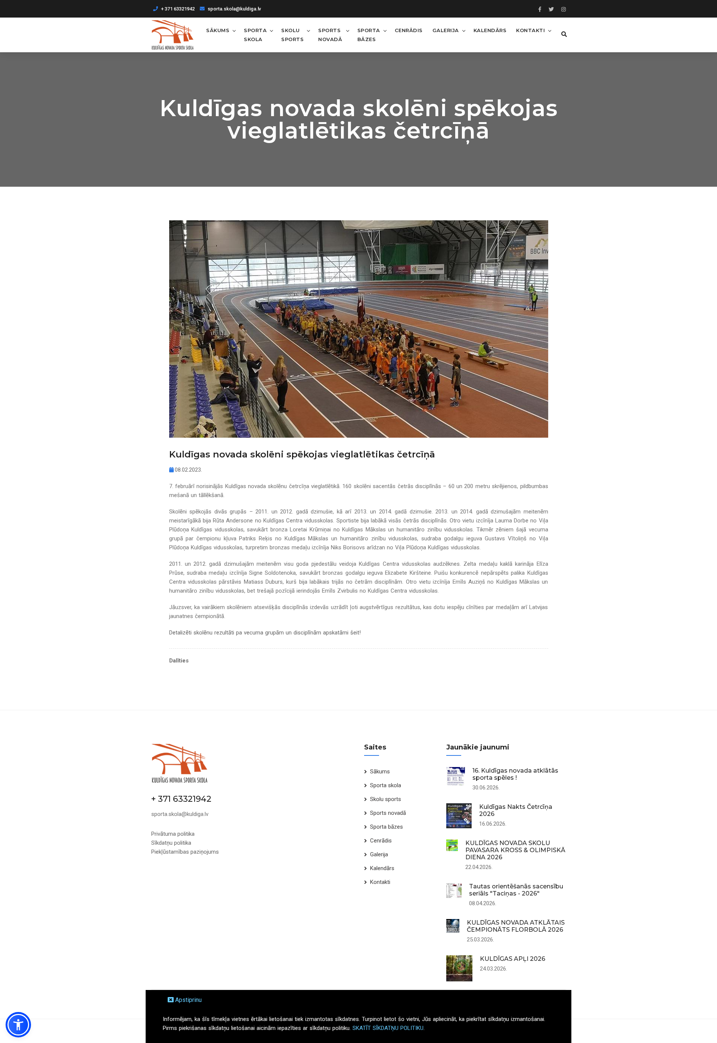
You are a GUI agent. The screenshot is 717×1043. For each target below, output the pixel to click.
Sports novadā (330, 34)
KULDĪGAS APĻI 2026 (512, 958)
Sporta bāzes (368, 34)
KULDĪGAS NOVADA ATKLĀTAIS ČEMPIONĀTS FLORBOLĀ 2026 (516, 926)
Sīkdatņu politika (171, 842)
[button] (18, 1025)
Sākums (217, 30)
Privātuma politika (173, 834)
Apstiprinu (188, 999)
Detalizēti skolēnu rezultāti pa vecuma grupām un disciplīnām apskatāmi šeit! (265, 632)
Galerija (445, 30)
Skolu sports (292, 34)
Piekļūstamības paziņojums (185, 851)
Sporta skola (255, 34)
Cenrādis (409, 30)
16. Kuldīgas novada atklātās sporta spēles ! (515, 774)
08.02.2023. (188, 470)
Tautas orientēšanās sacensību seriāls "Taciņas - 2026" (516, 890)
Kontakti (530, 30)
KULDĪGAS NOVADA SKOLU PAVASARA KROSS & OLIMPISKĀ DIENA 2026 (515, 850)
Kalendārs (490, 30)
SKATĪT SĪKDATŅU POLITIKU (388, 1028)
